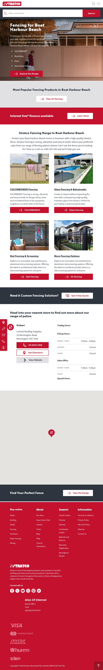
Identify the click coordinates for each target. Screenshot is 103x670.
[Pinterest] (34, 591)
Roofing (13, 520)
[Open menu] (98, 4)
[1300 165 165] (3, 341)
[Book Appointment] (3, 348)
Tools (27, 607)
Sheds (12, 524)
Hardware (14, 534)
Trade (38, 529)
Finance (62, 520)
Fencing (13, 529)
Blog (38, 534)
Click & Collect (64, 515)
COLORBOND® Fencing (24, 189)
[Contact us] (3, 335)
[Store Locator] (3, 322)
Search (91, 13)
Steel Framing (15, 538)
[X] (17, 591)
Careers (39, 524)
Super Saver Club (43, 520)
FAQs (38, 538)
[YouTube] (23, 591)
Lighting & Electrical (33, 610)
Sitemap (81, 529)
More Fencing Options (67, 256)
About (39, 509)
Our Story (40, 515)
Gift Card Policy (84, 524)
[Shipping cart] (93, 4)
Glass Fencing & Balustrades (70, 189)
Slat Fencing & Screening (24, 256)
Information (85, 509)
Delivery (62, 524)
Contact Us (82, 534)
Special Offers (30, 604)
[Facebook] (12, 591)
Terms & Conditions (85, 515)
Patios (12, 515)
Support (63, 509)
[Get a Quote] (3, 329)
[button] (51, 433)
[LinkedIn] (39, 591)
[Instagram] (28, 591)
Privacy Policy (83, 520)
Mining (12, 543)
